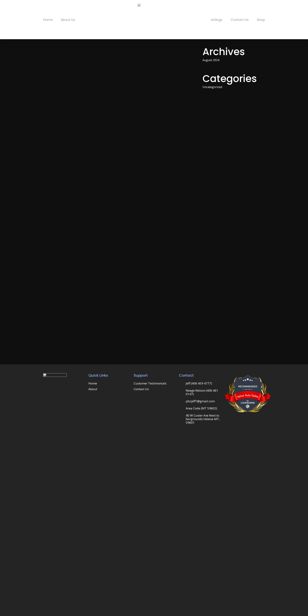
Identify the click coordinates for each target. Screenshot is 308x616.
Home (92, 383)
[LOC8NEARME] (247, 402)
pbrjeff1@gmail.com (200, 401)
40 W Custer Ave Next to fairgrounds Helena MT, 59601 (203, 419)
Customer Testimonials (150, 383)
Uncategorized (212, 87)
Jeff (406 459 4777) (199, 383)
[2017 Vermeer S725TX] (117, 216)
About (92, 389)
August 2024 (210, 60)
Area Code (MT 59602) (201, 408)
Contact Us (141, 389)
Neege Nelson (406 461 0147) (202, 392)
